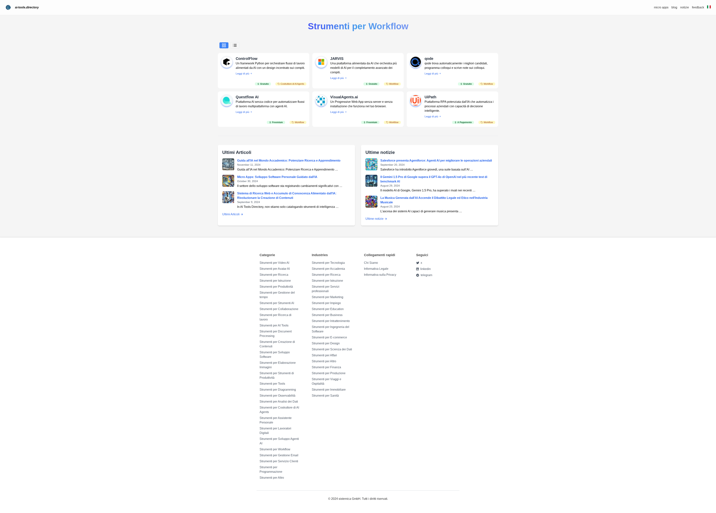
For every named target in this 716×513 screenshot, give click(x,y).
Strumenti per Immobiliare (329, 389)
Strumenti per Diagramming (278, 389)
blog (674, 7)
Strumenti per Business (327, 315)
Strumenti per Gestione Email (279, 455)
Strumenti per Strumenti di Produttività (277, 375)
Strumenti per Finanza (326, 367)
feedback (698, 7)
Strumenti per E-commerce (329, 337)
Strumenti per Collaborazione (279, 309)
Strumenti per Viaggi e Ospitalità (326, 381)
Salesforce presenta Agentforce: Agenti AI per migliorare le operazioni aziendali (436, 160)
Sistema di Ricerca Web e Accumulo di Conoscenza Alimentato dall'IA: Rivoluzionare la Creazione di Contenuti (286, 195)
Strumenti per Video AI (274, 262)
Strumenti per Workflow (275, 449)
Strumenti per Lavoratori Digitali (275, 430)
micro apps (661, 7)
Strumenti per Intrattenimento (331, 321)
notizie (684, 7)
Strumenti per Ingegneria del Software (330, 329)
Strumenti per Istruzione (275, 280)
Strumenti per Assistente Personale (276, 420)
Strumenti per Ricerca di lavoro (275, 317)
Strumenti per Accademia (328, 268)
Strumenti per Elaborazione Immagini (278, 365)
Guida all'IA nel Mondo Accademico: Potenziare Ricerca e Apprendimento (288, 160)
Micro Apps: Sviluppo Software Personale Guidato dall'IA (277, 177)
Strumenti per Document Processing (276, 333)
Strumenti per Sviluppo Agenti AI (279, 441)
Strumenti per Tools (272, 383)
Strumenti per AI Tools (274, 325)
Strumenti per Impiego (326, 303)
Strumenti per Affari (324, 355)
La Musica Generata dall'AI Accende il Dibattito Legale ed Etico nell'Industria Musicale (434, 200)
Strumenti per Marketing (327, 297)
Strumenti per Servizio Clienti (279, 461)
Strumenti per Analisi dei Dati (279, 401)
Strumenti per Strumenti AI (277, 303)
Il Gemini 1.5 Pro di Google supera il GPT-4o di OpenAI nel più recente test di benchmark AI (433, 179)
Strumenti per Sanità (325, 395)
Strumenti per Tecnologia (328, 262)
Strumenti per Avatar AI (275, 268)
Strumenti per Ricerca (274, 274)
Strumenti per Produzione (329, 373)
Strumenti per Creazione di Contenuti (277, 344)
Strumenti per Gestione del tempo (277, 295)
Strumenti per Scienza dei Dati (332, 349)
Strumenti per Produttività (276, 286)
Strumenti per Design (326, 343)
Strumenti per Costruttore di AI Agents (279, 410)
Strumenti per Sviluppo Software (275, 354)
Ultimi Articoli (231, 214)
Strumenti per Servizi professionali (325, 289)
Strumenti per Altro (272, 477)
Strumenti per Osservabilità (277, 395)
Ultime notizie (374, 218)
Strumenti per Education (328, 309)
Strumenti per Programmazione (271, 469)
